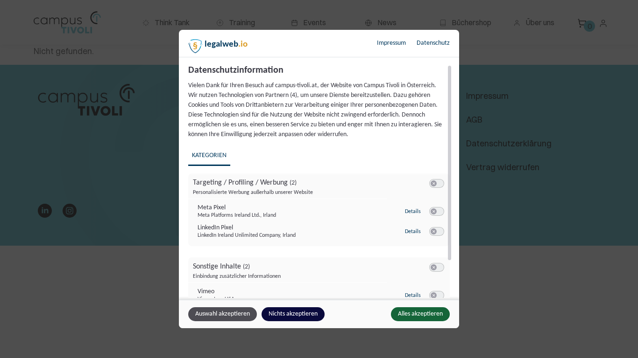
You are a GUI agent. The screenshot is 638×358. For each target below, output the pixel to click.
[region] (320, 181)
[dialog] (319, 179)
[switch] (436, 183)
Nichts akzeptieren (293, 313)
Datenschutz (433, 43)
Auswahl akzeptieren (222, 313)
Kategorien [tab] (209, 155)
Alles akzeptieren (420, 313)
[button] (434, 183)
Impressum (391, 43)
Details (413, 211)
